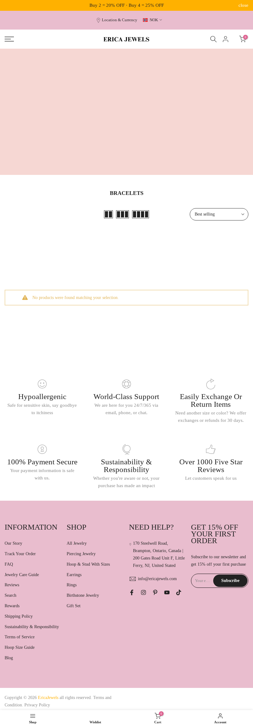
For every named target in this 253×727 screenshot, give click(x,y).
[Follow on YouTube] (167, 592)
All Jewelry (77, 543)
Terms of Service (20, 637)
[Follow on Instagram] (143, 592)
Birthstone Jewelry (83, 595)
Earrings (74, 574)
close (10, 5)
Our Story (13, 543)
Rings (72, 585)
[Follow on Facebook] (132, 592)
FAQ (9, 564)
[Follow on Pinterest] (155, 592)
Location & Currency (119, 20)
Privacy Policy (37, 705)
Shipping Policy (19, 616)
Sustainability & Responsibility (32, 626)
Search (10, 595)
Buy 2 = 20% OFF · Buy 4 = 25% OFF (126, 5)
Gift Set (74, 606)
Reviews (12, 585)
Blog (9, 658)
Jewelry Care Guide (22, 574)
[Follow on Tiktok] (178, 592)
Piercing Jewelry (81, 553)
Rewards (12, 606)
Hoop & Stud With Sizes (88, 564)
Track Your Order (20, 553)
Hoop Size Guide (20, 647)
